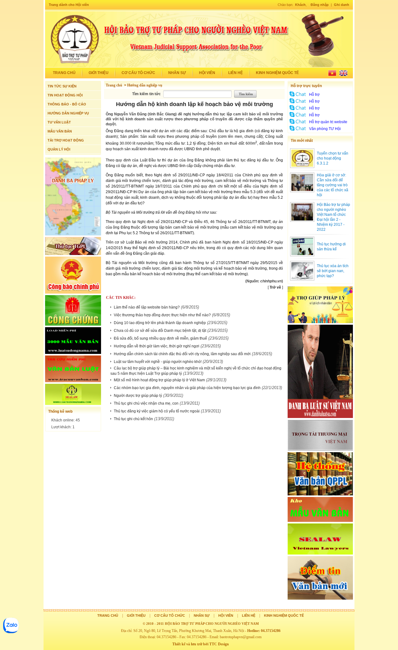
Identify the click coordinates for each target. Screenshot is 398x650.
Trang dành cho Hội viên (69, 5)
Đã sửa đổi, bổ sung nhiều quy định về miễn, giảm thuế (160, 338)
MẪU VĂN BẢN (60, 131)
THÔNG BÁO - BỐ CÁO (67, 104)
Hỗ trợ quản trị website (328, 122)
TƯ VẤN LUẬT (59, 122)
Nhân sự (177, 73)
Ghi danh (341, 5)
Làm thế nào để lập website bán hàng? (147, 307)
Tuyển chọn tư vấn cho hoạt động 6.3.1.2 (332, 158)
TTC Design (219, 644)
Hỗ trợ (314, 94)
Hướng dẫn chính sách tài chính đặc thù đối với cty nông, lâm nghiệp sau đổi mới (182, 354)
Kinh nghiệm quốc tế (277, 73)
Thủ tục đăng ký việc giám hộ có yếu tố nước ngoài (157, 411)
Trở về (275, 287)
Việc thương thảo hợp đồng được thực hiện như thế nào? (162, 315)
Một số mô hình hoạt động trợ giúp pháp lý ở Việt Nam (159, 380)
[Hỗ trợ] (297, 96)
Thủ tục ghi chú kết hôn (133, 419)
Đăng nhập (320, 5)
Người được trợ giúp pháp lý (138, 395)
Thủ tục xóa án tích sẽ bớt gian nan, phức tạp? (333, 271)
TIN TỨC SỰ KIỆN (62, 86)
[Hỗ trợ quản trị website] (297, 124)
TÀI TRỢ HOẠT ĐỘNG (66, 140)
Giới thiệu (99, 73)
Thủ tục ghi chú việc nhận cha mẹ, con (146, 403)
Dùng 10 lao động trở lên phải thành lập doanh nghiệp (160, 323)
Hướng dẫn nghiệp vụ (144, 85)
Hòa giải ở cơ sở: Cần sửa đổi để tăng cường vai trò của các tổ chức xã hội (332, 185)
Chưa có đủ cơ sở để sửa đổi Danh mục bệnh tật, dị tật (160, 330)
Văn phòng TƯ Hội (325, 129)
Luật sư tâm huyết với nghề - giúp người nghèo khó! (157, 362)
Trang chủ (64, 73)
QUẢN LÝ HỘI (59, 149)
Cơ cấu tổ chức (138, 73)
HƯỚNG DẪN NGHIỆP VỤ (68, 113)
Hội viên (207, 73)
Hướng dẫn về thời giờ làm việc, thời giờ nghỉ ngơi (156, 346)
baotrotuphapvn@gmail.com (240, 637)
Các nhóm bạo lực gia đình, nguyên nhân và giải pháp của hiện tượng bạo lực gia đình (187, 388)
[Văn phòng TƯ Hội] (297, 130)
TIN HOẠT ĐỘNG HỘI (65, 95)
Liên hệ (235, 73)
